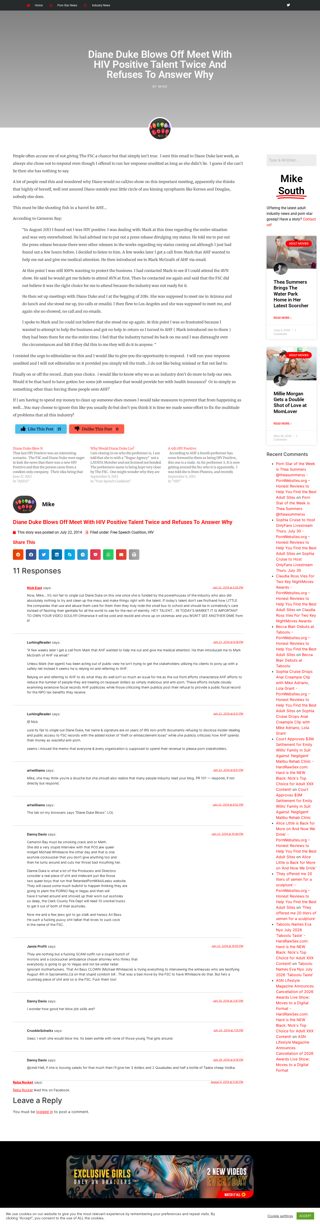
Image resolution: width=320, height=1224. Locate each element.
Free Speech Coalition (128, 532)
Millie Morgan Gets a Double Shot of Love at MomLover (290, 402)
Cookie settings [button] (280, 1216)
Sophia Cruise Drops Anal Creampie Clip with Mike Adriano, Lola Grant (295, 722)
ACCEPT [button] (305, 1216)
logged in (44, 1111)
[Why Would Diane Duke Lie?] (129, 465)
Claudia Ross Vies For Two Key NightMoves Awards (296, 615)
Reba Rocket (23, 1082)
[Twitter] (288, 5)
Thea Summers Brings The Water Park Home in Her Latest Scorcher (291, 293)
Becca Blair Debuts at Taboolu (294, 660)
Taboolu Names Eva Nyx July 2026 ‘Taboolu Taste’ (294, 969)
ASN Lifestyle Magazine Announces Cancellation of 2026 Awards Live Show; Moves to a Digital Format (294, 1053)
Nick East (34, 588)
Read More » (283, 317)
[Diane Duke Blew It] (51, 465)
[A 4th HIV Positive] (207, 465)
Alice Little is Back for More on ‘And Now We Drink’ (296, 862)
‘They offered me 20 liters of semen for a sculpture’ (296, 913)
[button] (18, 554)
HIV (151, 532)
